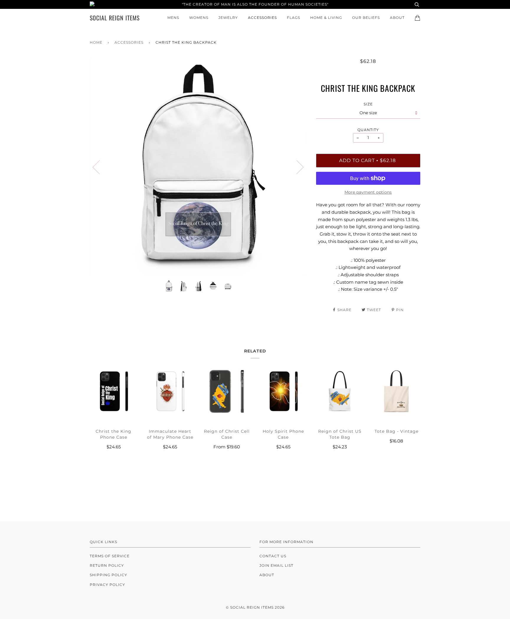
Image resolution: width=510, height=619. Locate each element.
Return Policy (107, 565)
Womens (198, 17)
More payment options (368, 192)
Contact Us (272, 556)
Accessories (262, 17)
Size (368, 104)
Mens (173, 17)
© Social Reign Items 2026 (255, 607)
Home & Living (326, 17)
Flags (293, 17)
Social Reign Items (115, 18)
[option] (198, 167)
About (397, 17)
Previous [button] (100, 166)
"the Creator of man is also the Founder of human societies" (255, 4)
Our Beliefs (366, 17)
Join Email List (276, 565)
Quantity (368, 130)
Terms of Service (110, 556)
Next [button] (296, 166)
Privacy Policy (107, 584)
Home (96, 42)
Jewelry (228, 17)
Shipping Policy (108, 575)
